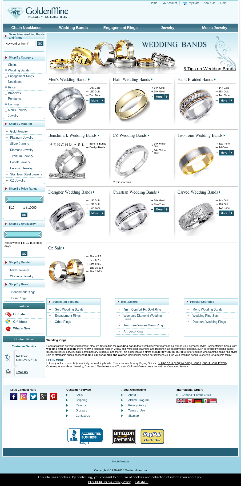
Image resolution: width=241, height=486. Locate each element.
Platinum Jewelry (21, 137)
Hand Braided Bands (195, 79)
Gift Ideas (20, 322)
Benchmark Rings (23, 292)
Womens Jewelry (21, 276)
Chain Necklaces (26, 28)
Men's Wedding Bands (67, 79)
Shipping (81, 400)
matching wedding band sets (170, 351)
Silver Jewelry (19, 143)
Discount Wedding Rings (209, 322)
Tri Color (224, 147)
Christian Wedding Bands (135, 192)
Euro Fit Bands (97, 143)
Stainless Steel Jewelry (26, 174)
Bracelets (14, 93)
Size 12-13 (95, 271)
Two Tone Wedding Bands (199, 135)
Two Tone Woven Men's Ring (143, 325)
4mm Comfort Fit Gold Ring (142, 309)
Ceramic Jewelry (21, 168)
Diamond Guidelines (97, 366)
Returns (81, 405)
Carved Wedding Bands (197, 192)
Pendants (14, 98)
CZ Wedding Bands (130, 135)
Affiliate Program (138, 400)
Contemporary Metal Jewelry (64, 366)
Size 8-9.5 (95, 263)
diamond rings (55, 351)
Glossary (81, 410)
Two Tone (94, 95)
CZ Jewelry (17, 180)
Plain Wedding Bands (131, 79)
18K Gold (94, 91)
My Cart (194, 3)
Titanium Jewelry (21, 156)
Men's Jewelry (214, 28)
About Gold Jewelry (214, 363)
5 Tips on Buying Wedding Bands (179, 363)
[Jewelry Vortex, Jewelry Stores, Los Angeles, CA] (85, 436)
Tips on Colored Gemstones (135, 366)
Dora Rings (18, 298)
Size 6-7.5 (95, 260)
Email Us (22, 372)
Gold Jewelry (19, 131)
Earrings (13, 104)
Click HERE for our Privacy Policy (109, 482)
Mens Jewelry (19, 270)
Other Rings (63, 322)
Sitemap (133, 415)
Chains (12, 64)
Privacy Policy (137, 405)
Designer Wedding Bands (70, 192)
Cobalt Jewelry (20, 162)
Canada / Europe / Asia (196, 395)
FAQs (79, 395)
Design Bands (97, 147)
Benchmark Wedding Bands (72, 135)
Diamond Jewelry (21, 150)
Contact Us (83, 415)
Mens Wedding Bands (207, 309)
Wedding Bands (73, 28)
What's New (21, 328)
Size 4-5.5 (95, 256)
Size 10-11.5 (96, 267)
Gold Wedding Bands (69, 309)
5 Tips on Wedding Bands (210, 68)
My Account (169, 3)
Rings (12, 87)
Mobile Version (120, 461)
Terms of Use (136, 410)
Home (153, 3)
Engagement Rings (120, 28)
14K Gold (94, 87)
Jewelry (167, 28)
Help (223, 3)
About (132, 395)
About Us (209, 3)
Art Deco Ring (133, 331)
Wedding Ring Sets (206, 315)
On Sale (19, 314)
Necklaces (15, 81)
